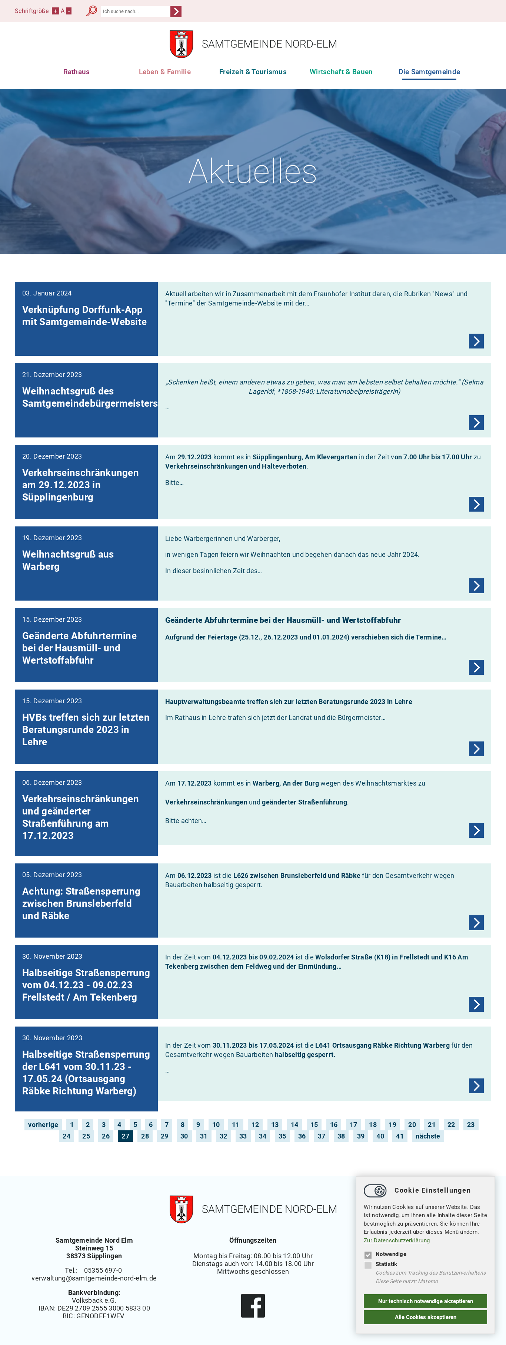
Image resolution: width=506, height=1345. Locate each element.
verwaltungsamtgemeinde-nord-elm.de (94, 1278)
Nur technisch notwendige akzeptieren (425, 1301)
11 (236, 1124)
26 (106, 1136)
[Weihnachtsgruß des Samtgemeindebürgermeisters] (476, 422)
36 (302, 1136)
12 (255, 1124)
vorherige (43, 1124)
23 (471, 1124)
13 (275, 1124)
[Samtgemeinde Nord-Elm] (253, 56)
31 (204, 1136)
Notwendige (391, 1254)
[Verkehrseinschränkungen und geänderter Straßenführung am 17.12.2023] (476, 830)
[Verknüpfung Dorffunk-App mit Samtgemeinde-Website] (476, 341)
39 (361, 1136)
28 (145, 1136)
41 (400, 1136)
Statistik (386, 1264)
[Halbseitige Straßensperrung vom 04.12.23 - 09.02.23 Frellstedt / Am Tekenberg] (476, 1004)
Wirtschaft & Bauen (341, 71)
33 (243, 1136)
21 (432, 1124)
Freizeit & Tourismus (253, 71)
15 (314, 1124)
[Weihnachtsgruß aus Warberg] (476, 585)
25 (86, 1136)
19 (392, 1124)
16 (334, 1124)
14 (295, 1124)
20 (412, 1124)
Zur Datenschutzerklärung (397, 1240)
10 (216, 1124)
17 (353, 1124)
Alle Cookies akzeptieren (425, 1317)
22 (451, 1124)
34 (263, 1136)
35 (282, 1136)
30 (184, 1136)
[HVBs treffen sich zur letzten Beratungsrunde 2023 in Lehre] (476, 748)
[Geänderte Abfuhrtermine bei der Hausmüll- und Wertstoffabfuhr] (476, 667)
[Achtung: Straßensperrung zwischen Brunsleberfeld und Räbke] (476, 922)
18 (373, 1124)
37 (322, 1136)
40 (380, 1136)
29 (165, 1136)
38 (341, 1136)
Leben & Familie (165, 71)
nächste (428, 1136)
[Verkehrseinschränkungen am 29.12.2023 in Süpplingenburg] (476, 504)
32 (223, 1136)
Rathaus (76, 71)
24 (66, 1136)
